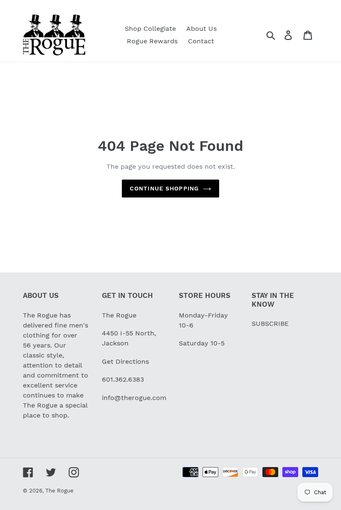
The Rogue (59, 491)
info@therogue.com (134, 398)
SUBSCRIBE (270, 324)
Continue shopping (164, 188)
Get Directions (125, 361)
